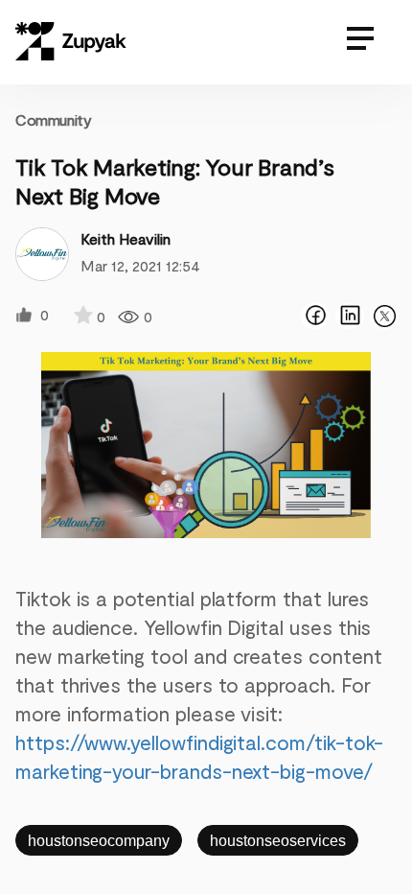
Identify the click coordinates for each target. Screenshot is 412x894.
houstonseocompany (99, 841)
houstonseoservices (278, 841)
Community (53, 119)
